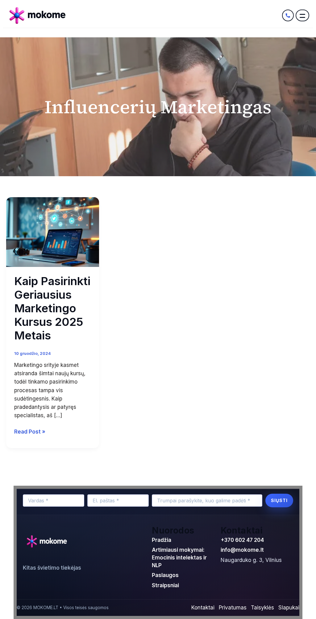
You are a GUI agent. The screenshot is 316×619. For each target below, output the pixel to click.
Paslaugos (165, 575)
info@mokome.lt (242, 550)
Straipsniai (165, 585)
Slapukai (288, 607)
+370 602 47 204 (242, 540)
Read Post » (29, 431)
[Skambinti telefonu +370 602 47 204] (288, 15)
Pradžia (161, 540)
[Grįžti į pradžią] (48, 542)
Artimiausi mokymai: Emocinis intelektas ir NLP (179, 557)
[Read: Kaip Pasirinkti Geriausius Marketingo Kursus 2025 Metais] (52, 232)
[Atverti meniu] (302, 15)
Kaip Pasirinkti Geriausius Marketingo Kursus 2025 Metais (52, 308)
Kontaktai (202, 607)
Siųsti (279, 500)
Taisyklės (262, 607)
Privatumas (233, 607)
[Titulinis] (143, 15)
